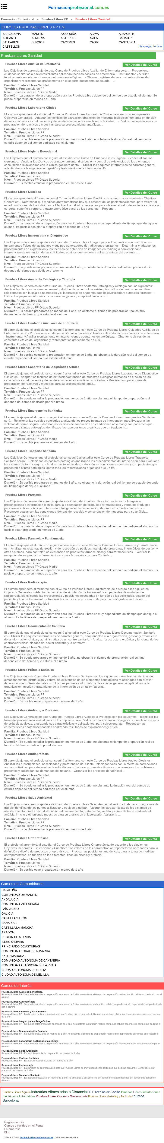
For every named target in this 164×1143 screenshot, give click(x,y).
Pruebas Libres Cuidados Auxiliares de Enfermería (41, 323)
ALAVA (94, 33)
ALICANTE (10, 38)
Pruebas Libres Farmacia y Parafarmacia (34, 538)
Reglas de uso (14, 1122)
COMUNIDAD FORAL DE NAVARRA (25, 951)
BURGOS (38, 42)
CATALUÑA (9, 890)
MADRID (37, 33)
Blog (7, 1132)
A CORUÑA (68, 33)
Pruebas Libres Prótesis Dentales (29, 669)
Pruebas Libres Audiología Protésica (32, 710)
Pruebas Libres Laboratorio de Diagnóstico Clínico (42, 366)
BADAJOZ (125, 38)
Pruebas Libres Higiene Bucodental (31, 151)
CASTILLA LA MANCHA (17, 927)
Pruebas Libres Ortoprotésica (26, 838)
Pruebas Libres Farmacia (23, 494)
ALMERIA (38, 38)
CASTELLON (11, 46)
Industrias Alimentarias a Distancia (59, 1092)
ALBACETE (126, 33)
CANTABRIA (127, 42)
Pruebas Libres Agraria (17, 1092)
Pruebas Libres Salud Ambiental (28, 797)
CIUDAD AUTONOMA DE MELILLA (25, 974)
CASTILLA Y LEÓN (14, 918)
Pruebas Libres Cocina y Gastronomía (62, 1096)
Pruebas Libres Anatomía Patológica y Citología (40, 279)
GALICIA (7, 913)
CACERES (68, 42)
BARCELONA (12, 33)
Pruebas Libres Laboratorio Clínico (30, 107)
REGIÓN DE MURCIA (16, 937)
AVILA (94, 38)
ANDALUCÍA (9, 899)
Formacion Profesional (17, 19)
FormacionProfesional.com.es (36, 1137)
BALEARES (10, 42)
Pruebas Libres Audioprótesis (27, 754)
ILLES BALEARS (12, 941)
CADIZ (94, 42)
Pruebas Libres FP (54, 19)
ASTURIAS (68, 38)
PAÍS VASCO (10, 909)
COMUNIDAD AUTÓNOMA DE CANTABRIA (30, 960)
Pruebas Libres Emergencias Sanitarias (33, 410)
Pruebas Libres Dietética (23, 191)
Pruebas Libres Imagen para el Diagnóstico (36, 235)
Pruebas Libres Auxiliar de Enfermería (32, 64)
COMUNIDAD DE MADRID (19, 894)
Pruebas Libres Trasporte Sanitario (30, 451)
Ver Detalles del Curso (141, 64)
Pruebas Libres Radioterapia (26, 582)
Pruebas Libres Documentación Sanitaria (35, 626)
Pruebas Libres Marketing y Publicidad (110, 1096)
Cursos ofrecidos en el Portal (23, 1125)
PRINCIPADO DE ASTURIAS (20, 946)
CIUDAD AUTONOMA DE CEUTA (23, 970)
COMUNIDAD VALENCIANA (20, 904)
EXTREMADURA (12, 955)
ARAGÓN (7, 932)
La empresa (12, 1129)
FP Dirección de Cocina (103, 1092)
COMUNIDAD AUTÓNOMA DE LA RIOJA (28, 965)
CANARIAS (8, 923)
